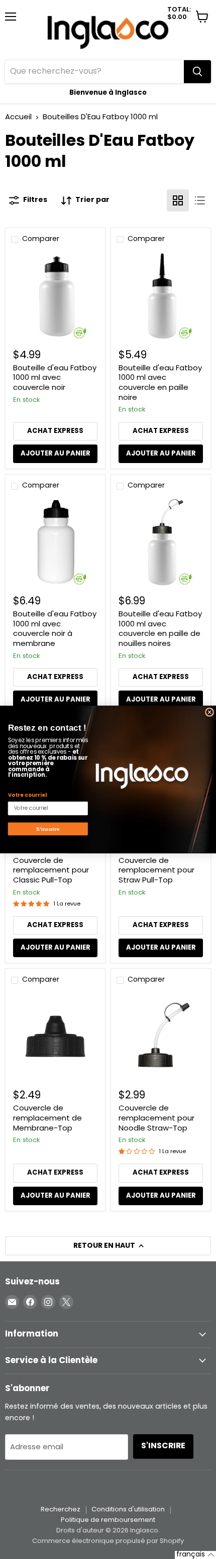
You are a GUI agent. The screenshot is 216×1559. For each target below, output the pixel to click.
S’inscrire (47, 828)
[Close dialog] (209, 712)
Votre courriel (27, 795)
